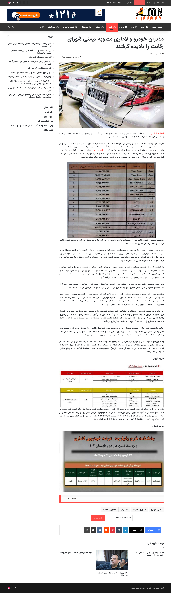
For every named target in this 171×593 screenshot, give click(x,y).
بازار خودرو (111, 27)
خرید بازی (48, 116)
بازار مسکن (99, 27)
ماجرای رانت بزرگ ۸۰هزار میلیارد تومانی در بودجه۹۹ (112, 574)
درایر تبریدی (48, 112)
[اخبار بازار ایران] (149, 14)
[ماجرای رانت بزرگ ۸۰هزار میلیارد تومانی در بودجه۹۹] (112, 560)
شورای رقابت (97, 150)
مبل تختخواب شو (45, 121)
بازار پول (134, 27)
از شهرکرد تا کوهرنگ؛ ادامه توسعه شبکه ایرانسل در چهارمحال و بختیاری (106, 2)
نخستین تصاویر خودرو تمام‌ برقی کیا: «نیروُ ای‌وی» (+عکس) (150, 553)
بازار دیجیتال (86, 27)
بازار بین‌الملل (53, 27)
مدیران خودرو (109, 509)
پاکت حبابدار (47, 107)
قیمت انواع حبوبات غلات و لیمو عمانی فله (76, 552)
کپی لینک (98, 518)
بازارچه (42, 27)
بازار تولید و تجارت (69, 27)
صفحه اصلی (157, 27)
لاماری (124, 509)
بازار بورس (123, 27)
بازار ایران (144, 27)
